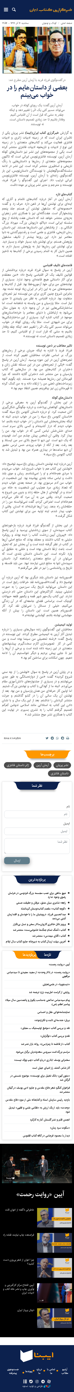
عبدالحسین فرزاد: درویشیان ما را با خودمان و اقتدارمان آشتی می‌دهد (36, 916)
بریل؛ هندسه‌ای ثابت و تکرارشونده (52, 1020)
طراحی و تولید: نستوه (32, 1386)
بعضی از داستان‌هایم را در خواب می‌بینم (37, 91)
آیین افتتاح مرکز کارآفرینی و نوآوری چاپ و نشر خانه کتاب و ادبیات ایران (18, 1289)
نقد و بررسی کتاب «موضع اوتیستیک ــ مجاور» (45, 1028)
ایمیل (66, 823)
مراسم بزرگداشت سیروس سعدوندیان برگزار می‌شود (43, 1052)
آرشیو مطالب (65, 1371)
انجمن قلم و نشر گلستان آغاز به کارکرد (50, 1120)
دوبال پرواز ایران (25, 1310)
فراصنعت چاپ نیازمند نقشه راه (18, 1235)
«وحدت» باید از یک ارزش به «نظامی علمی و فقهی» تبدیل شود (39, 1110)
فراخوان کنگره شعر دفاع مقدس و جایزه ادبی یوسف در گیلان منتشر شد (38, 1090)
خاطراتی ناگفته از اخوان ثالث (19, 1210)
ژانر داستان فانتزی (18, 765)
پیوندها (28, 1371)
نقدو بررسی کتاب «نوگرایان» (55, 1036)
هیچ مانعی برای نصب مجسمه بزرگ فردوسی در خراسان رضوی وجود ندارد (37, 895)
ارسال (17, 860)
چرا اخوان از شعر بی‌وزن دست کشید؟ (18, 1262)
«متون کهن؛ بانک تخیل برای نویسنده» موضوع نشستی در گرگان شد (40, 1078)
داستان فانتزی (59, 773)
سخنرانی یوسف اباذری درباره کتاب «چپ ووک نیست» (42, 1060)
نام (68, 806)
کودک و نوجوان (49, 23)
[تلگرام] (42, 1382)
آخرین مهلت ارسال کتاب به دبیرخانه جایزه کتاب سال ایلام (36, 941)
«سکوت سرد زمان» (60, 1128)
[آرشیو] (25, 1382)
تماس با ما (51, 1371)
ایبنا (51, 13)
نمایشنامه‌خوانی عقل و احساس (53, 1012)
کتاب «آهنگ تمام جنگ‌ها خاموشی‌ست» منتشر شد (39, 930)
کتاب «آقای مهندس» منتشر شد (49, 936)
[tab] (47, 955)
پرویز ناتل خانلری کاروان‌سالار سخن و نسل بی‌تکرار (39, 924)
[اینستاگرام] (37, 1382)
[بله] (31, 1382)
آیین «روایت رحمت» (59, 964)
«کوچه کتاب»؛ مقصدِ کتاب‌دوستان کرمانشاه (43, 909)
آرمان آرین (42, 765)
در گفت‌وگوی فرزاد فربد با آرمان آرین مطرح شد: (37, 80)
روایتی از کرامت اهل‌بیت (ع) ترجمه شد (49, 992)
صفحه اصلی (66, 23)
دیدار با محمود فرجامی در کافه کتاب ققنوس (46, 1135)
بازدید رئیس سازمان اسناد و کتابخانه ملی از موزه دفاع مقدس (38, 1100)
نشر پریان (62, 765)
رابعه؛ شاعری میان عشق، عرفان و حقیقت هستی (41, 903)
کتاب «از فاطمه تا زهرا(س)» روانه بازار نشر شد (45, 1044)
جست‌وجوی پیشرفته (13, 1371)
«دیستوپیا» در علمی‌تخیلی (56, 984)
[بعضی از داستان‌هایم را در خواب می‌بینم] (37, 50)
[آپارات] (48, 1382)
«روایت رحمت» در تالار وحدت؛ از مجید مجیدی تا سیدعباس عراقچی (38, 974)
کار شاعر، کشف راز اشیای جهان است (51, 1068)
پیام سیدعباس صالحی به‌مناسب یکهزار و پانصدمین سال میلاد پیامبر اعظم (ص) (37, 1002)
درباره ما (39, 1371)
